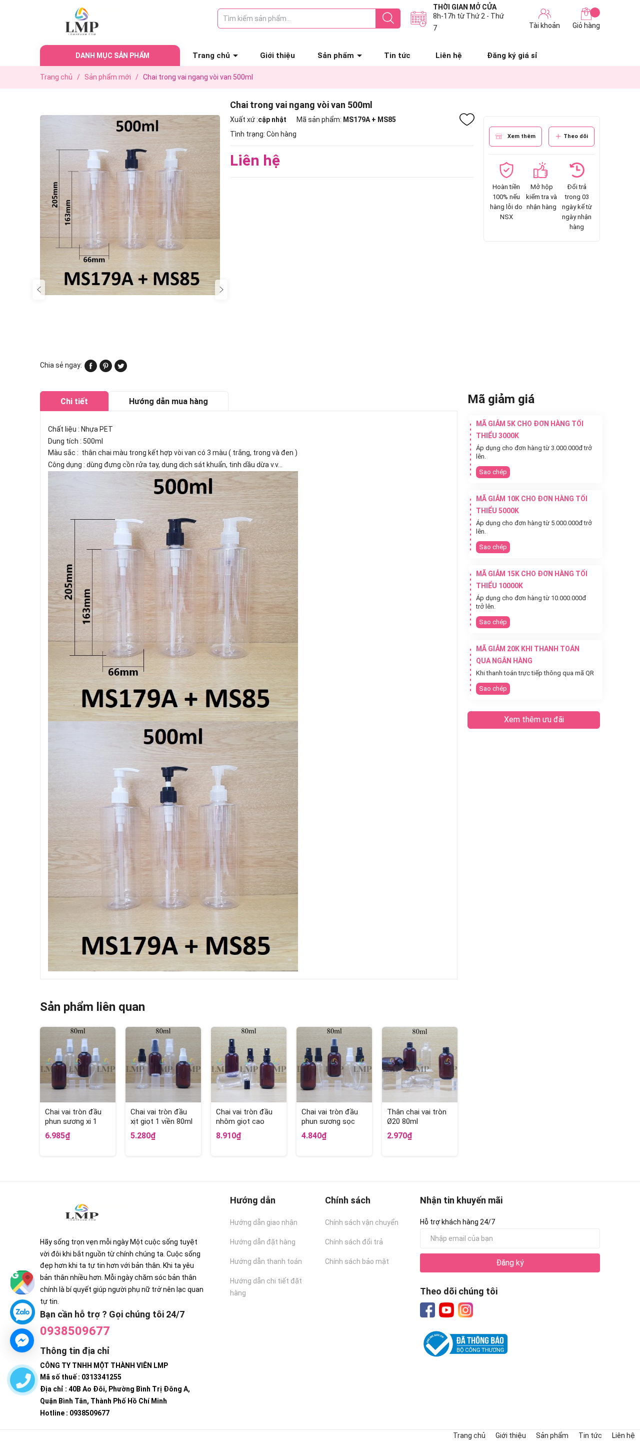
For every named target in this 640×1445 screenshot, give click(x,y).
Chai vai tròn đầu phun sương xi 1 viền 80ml (73, 1121)
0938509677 (75, 1331)
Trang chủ (211, 55)
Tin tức (397, 55)
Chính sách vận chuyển (361, 1222)
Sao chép (493, 472)
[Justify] (388, 19)
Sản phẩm (336, 55)
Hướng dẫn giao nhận (264, 1222)
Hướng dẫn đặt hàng (263, 1242)
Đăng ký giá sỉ (512, 55)
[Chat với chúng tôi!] (22, 1340)
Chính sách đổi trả (354, 1242)
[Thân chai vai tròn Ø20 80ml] (420, 1064)
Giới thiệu (277, 55)
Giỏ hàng (586, 26)
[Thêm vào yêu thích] (467, 120)
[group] (130, 205)
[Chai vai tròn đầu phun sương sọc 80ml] (334, 1064)
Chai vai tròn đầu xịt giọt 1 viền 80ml (161, 1116)
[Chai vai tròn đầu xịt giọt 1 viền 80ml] (163, 1064)
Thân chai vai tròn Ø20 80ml (416, 1116)
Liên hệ (449, 55)
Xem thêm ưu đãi (534, 719)
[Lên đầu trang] (612, 1397)
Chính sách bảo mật (357, 1261)
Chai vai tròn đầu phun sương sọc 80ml (330, 1121)
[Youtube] (446, 1309)
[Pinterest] (106, 370)
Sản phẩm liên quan (92, 1007)
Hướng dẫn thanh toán (266, 1261)
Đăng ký (510, 1262)
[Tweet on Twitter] (120, 370)
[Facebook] (427, 1309)
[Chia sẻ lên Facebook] (90, 370)
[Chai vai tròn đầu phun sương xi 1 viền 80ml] (78, 1064)
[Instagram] (465, 1309)
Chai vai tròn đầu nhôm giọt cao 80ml (244, 1121)
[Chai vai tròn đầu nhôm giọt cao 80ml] (248, 1064)
